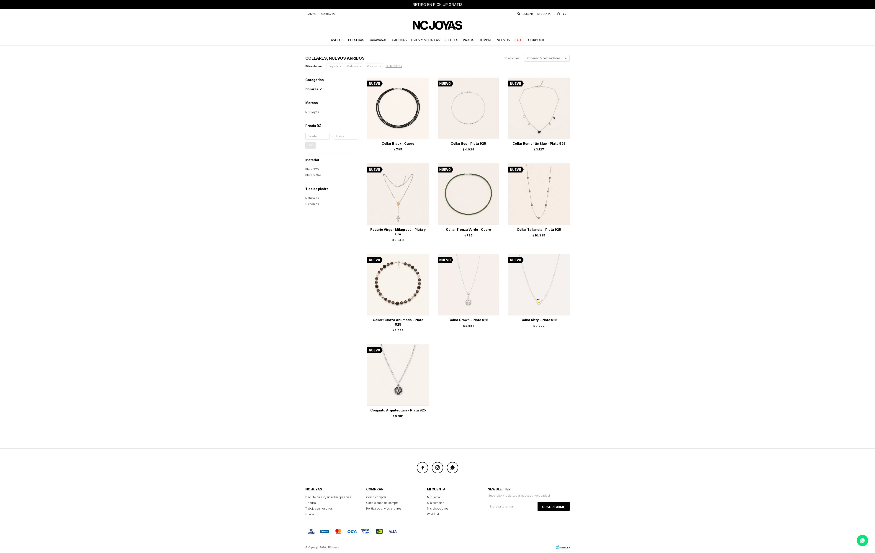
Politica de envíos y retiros (383, 508)
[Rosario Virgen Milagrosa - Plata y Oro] (398, 194)
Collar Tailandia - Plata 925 (539, 229)
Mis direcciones (437, 508)
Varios (468, 40)
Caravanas (378, 40)
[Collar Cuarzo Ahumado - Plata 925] (398, 284)
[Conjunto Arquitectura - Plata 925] (398, 375)
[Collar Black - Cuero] (398, 108)
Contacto (328, 13)
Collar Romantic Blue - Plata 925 (539, 143)
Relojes (451, 40)
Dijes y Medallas (425, 40)
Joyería (333, 66)
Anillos (337, 40)
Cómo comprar (376, 497)
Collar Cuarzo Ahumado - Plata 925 (398, 322)
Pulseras (356, 40)
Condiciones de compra (382, 503)
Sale (518, 40)
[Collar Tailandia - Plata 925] (539, 194)
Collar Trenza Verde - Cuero (468, 229)
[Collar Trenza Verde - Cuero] (468, 194)
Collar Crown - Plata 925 (468, 320)
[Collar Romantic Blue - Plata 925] (539, 108)
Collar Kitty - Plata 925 (538, 320)
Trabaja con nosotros (319, 508)
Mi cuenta (433, 497)
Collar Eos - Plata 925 (468, 143)
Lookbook (535, 40)
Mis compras (435, 503)
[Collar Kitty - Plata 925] (539, 284)
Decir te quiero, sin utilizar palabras (328, 497)
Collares (372, 66)
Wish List (433, 514)
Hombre (485, 40)
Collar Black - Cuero (398, 143)
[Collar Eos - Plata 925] (468, 108)
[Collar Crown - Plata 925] (468, 284)
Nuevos (503, 40)
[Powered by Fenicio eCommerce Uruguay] (563, 547)
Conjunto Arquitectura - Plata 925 (398, 410)
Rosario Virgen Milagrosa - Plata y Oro (398, 232)
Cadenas (399, 40)
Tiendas (310, 13)
